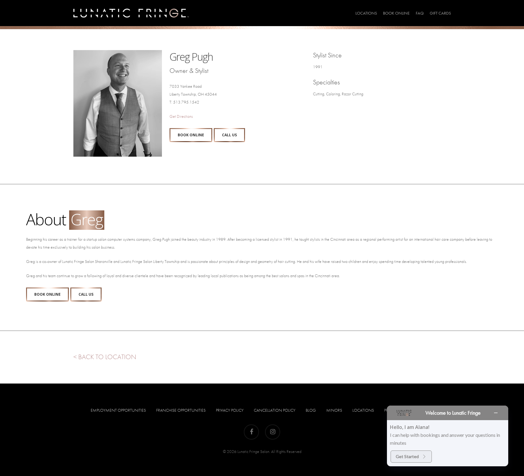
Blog (311, 410)
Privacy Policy (230, 410)
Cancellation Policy (274, 410)
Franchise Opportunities (181, 410)
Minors (334, 410)
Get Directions (181, 116)
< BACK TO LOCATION (104, 356)
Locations (363, 410)
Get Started (407, 456)
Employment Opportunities (118, 410)
